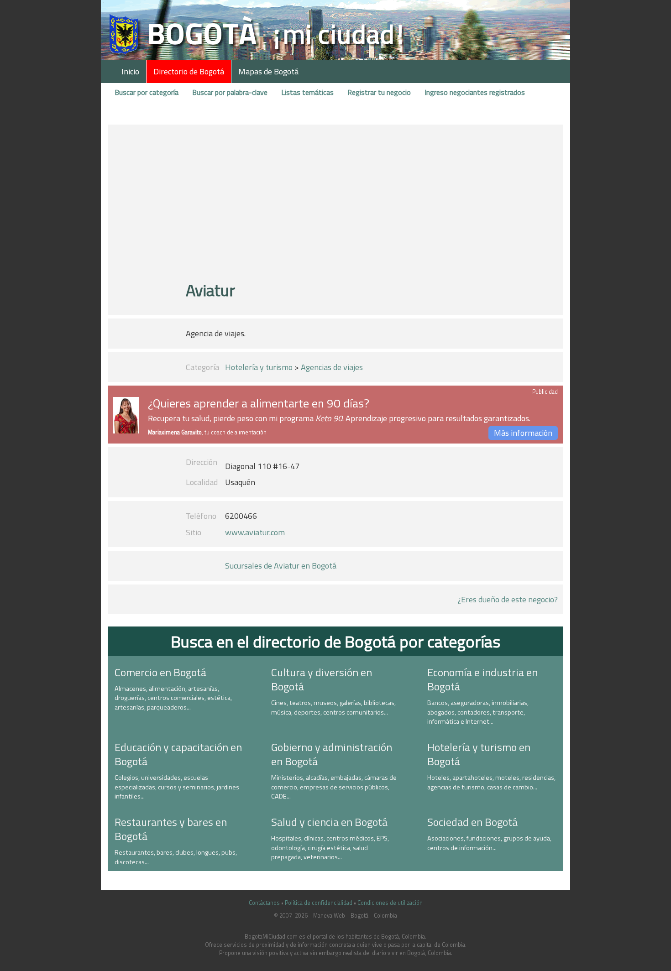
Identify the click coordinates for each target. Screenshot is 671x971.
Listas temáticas (307, 92)
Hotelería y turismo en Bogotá (478, 754)
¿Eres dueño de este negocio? (508, 599)
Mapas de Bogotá (268, 71)
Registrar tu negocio (379, 92)
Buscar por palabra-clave (229, 92)
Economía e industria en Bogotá (482, 679)
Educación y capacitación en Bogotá (178, 754)
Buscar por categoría (146, 92)
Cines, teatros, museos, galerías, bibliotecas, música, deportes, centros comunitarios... (333, 707)
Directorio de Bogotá (188, 71)
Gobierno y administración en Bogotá (331, 754)
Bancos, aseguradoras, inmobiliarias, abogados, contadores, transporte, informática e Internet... (478, 712)
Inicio (130, 71)
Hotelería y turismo (259, 367)
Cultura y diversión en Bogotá (321, 679)
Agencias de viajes (332, 367)
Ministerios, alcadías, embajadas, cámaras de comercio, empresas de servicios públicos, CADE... (334, 787)
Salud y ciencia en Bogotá (329, 822)
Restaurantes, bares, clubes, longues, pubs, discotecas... (176, 857)
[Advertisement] (335, 207)
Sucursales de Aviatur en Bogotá (280, 565)
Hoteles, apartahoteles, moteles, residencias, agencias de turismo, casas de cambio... (491, 782)
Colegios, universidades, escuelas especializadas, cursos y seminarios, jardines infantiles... (177, 787)
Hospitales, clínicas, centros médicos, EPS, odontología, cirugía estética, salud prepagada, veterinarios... (330, 847)
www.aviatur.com (255, 532)
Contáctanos (264, 902)
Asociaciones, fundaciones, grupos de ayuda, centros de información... (489, 843)
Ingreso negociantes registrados (475, 92)
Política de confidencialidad (318, 902)
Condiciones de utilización (390, 902)
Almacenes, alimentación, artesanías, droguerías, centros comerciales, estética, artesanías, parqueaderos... (173, 698)
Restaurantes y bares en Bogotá (171, 829)
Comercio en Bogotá (160, 672)
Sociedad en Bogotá (472, 822)
